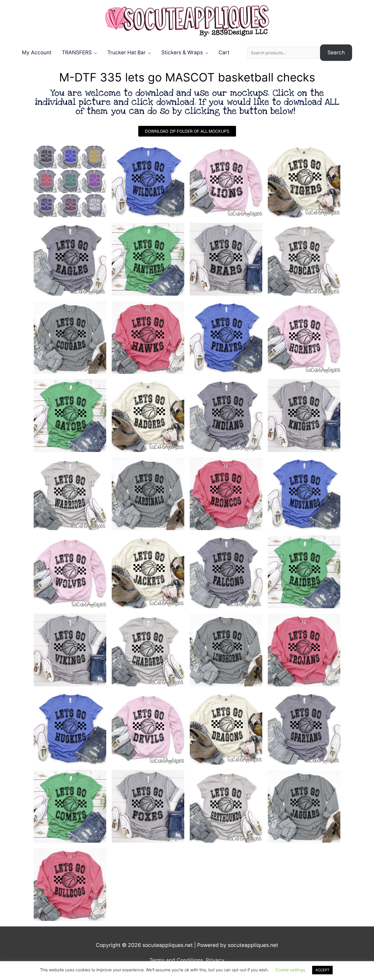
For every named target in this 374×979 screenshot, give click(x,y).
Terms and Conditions (176, 960)
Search (336, 52)
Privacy (215, 960)
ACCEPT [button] (322, 970)
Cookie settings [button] (290, 969)
